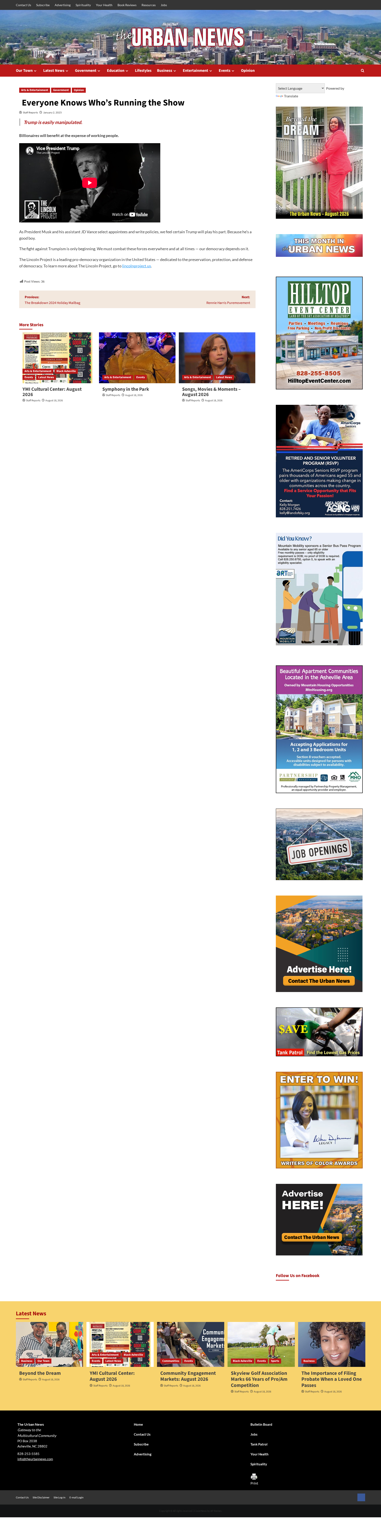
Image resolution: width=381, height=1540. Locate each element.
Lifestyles (143, 70)
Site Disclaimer (41, 1497)
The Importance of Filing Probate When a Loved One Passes (331, 1379)
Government (85, 70)
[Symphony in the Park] (137, 357)
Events (224, 70)
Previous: (52, 300)
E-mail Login (76, 1497)
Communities (170, 1361)
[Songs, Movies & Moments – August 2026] (217, 357)
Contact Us (23, 5)
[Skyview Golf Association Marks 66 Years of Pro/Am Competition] (261, 1344)
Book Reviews (127, 5)
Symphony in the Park (125, 389)
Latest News (53, 70)
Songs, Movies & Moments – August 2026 (211, 392)
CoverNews (200, 1510)
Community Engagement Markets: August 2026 (188, 1376)
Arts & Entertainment (34, 90)
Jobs (164, 5)
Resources (149, 5)
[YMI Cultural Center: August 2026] (57, 357)
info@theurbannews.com (35, 1459)
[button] (362, 70)
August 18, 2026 (54, 400)
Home (138, 1424)
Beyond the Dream (40, 1373)
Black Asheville (66, 371)
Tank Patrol (258, 1444)
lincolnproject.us (136, 265)
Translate (291, 96)
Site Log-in (59, 1497)
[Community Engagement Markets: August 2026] (190, 1344)
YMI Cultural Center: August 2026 (52, 392)
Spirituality (83, 5)
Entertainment (195, 70)
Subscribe (43, 5)
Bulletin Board (261, 1424)
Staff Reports (30, 112)
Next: (228, 300)
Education (115, 70)
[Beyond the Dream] (49, 1344)
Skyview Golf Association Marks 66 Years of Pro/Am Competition (259, 1379)
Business (164, 70)
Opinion (248, 70)
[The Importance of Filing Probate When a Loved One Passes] (331, 1344)
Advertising (63, 5)
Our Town (24, 70)
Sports (275, 1361)
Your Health (104, 5)
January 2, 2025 (52, 112)
